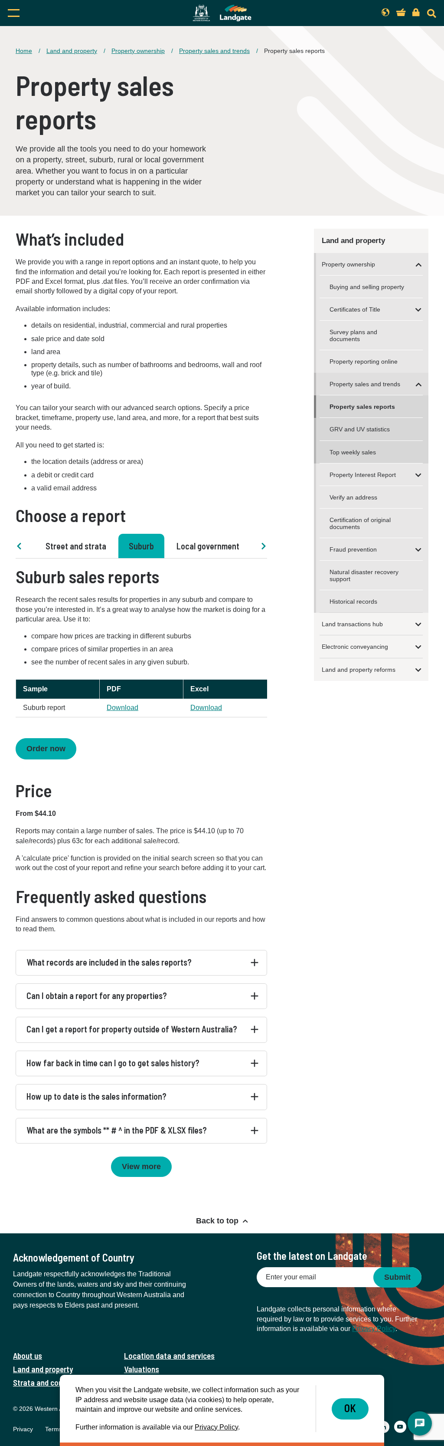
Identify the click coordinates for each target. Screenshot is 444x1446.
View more (141, 1166)
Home (24, 50)
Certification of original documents (360, 523)
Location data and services (169, 1356)
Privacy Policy (373, 1328)
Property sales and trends (214, 50)
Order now (45, 748)
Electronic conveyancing (355, 646)
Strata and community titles (59, 1382)
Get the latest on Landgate (312, 1256)
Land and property (71, 50)
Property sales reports (362, 406)
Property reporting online (364, 361)
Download (122, 707)
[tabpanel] (141, 719)
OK (350, 1408)
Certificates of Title (355, 309)
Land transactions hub (352, 624)
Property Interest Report (363, 474)
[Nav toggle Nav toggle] (70, 13)
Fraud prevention (353, 549)
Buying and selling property (367, 286)
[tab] (76, 546)
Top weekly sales (353, 452)
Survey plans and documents (353, 335)
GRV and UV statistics (360, 429)
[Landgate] (222, 13)
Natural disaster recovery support (364, 575)
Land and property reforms (358, 669)
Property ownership (138, 50)
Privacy (23, 1429)
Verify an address (353, 497)
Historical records (353, 601)
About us (27, 1356)
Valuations (141, 1369)
